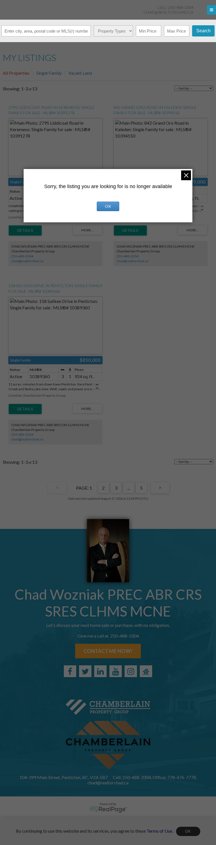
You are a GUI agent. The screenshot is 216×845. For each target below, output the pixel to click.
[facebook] (70, 671)
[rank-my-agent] (146, 671)
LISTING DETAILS (25, 230)
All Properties (16, 73)
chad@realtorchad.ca (168, 12)
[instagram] (131, 671)
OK (188, 831)
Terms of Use (159, 830)
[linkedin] (100, 671)
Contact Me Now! (108, 651)
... (128, 487)
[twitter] (85, 671)
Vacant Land (80, 73)
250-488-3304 (22, 256)
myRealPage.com (108, 810)
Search (203, 30)
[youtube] (115, 671)
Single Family (49, 73)
